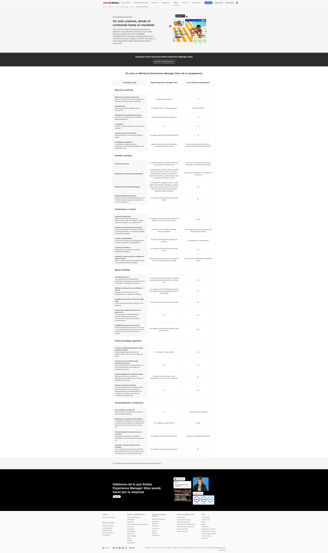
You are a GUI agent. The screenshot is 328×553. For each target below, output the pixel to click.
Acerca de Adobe (206, 517)
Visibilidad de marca (107, 530)
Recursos (184, 2)
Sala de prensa (205, 526)
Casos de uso (165, 2)
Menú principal (125, 2)
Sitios (132, 6)
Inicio (105, 6)
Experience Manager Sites (141, 2)
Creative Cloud (130, 533)
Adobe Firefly (155, 523)
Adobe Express (130, 522)
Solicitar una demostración (164, 62)
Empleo (203, 522)
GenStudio (129, 540)
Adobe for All (205, 538)
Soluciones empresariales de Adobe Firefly (137, 524)
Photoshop (154, 533)
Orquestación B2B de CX (108, 532)
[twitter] (120, 548)
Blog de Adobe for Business (183, 522)
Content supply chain (107, 528)
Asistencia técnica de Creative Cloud (185, 526)
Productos (110, 6)
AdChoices (223, 550)
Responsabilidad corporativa (208, 529)
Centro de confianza (206, 536)
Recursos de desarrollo (182, 531)
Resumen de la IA (206, 519)
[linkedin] (123, 548)
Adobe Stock (155, 526)
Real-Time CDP (131, 542)
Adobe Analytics (131, 519)
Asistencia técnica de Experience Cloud (186, 524)
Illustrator (154, 530)
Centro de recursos (181, 517)
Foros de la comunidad (182, 529)
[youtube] (126, 548)
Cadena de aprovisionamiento (209, 533)
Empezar (208, 2)
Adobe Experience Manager (121, 6)
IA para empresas (106, 535)
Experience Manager (132, 536)
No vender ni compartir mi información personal (214, 547)
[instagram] (117, 548)
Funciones (154, 2)
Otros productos (196, 2)
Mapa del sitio (198, 547)
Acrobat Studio (130, 529)
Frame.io (129, 538)
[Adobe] (237, 2)
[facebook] (114, 548)
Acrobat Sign (130, 526)
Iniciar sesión (219, 2)
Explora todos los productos (133, 517)
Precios (176, 2)
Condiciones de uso (177, 547)
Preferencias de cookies (188, 547)
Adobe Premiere (156, 535)
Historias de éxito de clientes (183, 519)
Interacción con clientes (107, 525)
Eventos (204, 524)
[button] (106, 548)
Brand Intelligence (131, 531)
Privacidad (168, 547)
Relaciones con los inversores (209, 531)
